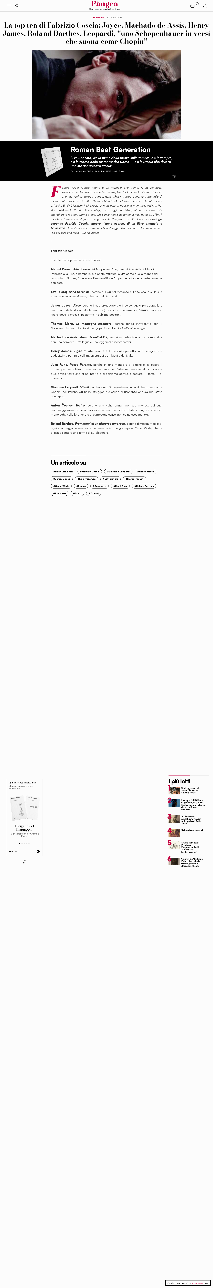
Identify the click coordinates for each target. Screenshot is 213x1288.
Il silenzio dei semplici (192, 830)
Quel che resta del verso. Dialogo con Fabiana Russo (190, 790)
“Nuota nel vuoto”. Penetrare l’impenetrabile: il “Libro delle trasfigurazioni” (190, 847)
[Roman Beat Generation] (51, 161)
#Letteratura (110, 478)
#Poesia (81, 486)
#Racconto (99, 486)
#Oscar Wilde (61, 486)
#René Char (120, 486)
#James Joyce (61, 478)
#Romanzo (59, 493)
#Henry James (145, 471)
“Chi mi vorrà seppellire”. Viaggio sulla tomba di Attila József (191, 820)
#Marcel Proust (134, 478)
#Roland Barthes (144, 486)
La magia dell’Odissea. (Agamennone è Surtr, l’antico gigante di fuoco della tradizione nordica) (193, 804)
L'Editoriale (97, 17)
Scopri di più (197, 1283)
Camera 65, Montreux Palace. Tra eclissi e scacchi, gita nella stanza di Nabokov (192, 862)
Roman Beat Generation (111, 149)
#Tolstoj (94, 493)
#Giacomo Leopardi (118, 471)
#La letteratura (86, 478)
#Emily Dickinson (63, 471)
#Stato (77, 493)
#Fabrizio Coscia (89, 471)
